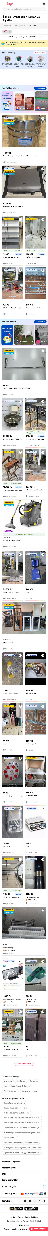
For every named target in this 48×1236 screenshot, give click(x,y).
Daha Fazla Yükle (24, 1064)
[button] (3, 3)
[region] (25, 61)
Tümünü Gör (40, 53)
